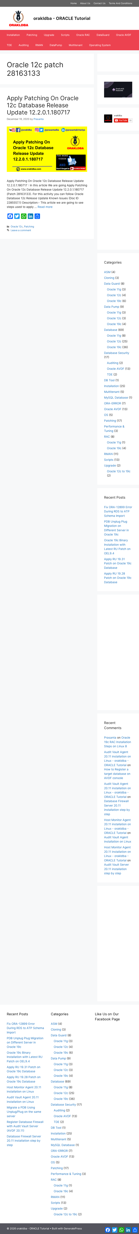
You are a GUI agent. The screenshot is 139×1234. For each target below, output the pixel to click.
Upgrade (49, 35)
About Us (85, 3)
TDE (9, 45)
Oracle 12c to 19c (118, 471)
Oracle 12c (17, 226)
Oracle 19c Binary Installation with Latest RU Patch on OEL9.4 (25, 1057)
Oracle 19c (114, 301)
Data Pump (111, 306)
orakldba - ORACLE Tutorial (61, 18)
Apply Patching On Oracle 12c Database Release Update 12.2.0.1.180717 (42, 105)
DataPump (56, 45)
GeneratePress (73, 1228)
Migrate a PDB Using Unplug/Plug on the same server (24, 1112)
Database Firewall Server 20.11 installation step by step (24, 1141)
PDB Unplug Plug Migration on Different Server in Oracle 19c (25, 1042)
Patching (32, 35)
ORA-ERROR (112, 403)
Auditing (24, 45)
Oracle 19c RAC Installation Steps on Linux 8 (117, 742)
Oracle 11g (114, 289)
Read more (45, 207)
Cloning (109, 278)
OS (106, 415)
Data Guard (112, 283)
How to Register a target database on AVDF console (117, 774)
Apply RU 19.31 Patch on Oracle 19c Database (117, 563)
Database (110, 330)
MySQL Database (116, 397)
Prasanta (110, 737)
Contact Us (99, 3)
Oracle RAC (83, 35)
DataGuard (103, 35)
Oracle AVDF (123, 35)
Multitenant (75, 45)
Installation (13, 35)
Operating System (100, 45)
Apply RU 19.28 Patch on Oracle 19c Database (117, 578)
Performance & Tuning (66, 1174)
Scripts (65, 35)
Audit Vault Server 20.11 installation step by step (116, 869)
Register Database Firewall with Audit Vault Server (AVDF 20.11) (25, 1126)
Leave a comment (21, 230)
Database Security (116, 353)
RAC (107, 436)
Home (74, 3)
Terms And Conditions (120, 3)
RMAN (39, 45)
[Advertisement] (118, 192)
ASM (107, 272)
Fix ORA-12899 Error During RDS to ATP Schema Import (118, 511)
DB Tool (109, 380)
